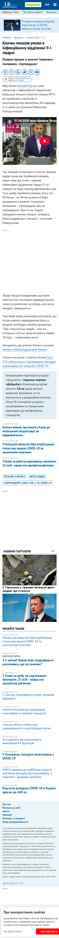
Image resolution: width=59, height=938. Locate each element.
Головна (6, 37)
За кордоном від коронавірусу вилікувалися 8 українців (21, 741)
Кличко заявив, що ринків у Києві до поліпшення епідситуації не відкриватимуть (26, 431)
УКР (47, 4)
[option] (29, 25)
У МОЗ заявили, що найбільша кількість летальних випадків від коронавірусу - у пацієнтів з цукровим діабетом (27, 773)
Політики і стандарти (13, 818)
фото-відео (37, 476)
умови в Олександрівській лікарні (24, 349)
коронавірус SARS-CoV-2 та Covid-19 (28, 483)
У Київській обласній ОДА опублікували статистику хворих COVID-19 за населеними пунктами (28, 448)
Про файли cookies (12, 931)
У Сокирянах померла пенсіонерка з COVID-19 (28, 756)
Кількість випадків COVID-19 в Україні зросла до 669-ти (29, 790)
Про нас (6, 804)
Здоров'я (18, 37)
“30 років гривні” (32, 12)
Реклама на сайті (11, 807)
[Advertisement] (29, 261)
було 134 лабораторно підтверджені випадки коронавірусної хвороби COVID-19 (29, 361)
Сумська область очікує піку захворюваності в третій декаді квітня (26, 726)
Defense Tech (10, 12)
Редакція (7, 814)
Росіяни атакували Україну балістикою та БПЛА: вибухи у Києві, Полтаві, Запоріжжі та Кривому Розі (38, 29)
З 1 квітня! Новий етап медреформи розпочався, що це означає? (27, 662)
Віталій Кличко (27, 86)
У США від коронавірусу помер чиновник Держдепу (28, 696)
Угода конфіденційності (15, 821)
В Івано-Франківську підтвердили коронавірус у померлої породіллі (24, 711)
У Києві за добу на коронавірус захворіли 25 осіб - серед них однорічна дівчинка (29, 463)
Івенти (5, 811)
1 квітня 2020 (32, 37)
